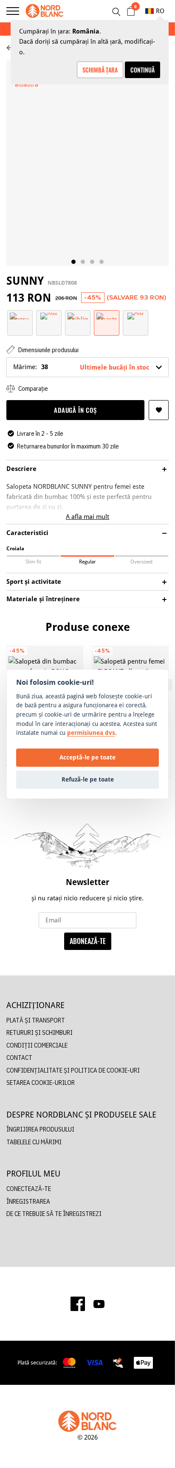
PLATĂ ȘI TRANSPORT (35, 1020)
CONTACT (19, 1057)
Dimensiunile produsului (48, 350)
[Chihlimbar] (78, 315)
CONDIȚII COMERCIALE (37, 1045)
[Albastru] (106, 315)
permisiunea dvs (91, 732)
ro (160, 11)
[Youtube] (98, 1304)
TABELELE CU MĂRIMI (34, 1142)
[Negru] (20, 315)
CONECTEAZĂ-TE (28, 1189)
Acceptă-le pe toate (87, 757)
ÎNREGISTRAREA (28, 1201)
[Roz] (49, 315)
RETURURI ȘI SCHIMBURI (39, 1032)
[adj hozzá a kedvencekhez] (159, 410)
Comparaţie (32, 388)
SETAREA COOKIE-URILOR (40, 1083)
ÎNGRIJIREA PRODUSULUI (40, 1129)
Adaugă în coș (75, 410)
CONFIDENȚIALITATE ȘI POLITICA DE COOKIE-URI (73, 1070)
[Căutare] (116, 12)
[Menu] (12, 11)
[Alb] (135, 315)
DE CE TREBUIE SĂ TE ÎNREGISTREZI (54, 1214)
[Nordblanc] (44, 11)
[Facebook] (78, 1304)
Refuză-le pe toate (88, 779)
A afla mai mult (87, 517)
